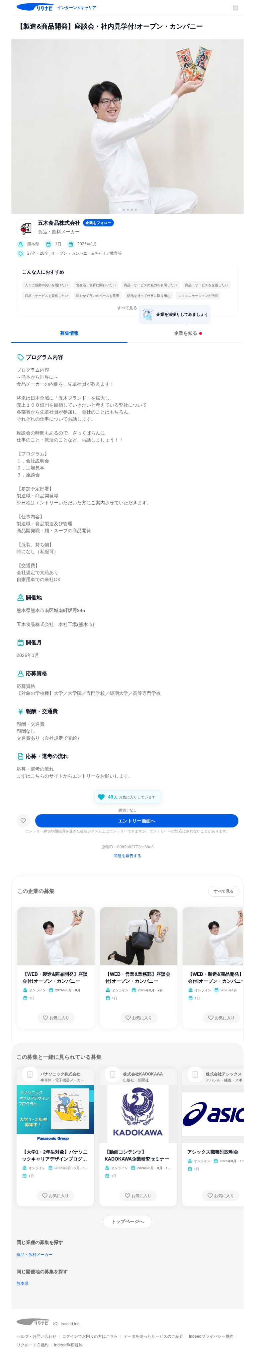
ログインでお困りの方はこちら (90, 1336)
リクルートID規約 (32, 1345)
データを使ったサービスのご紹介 (153, 1336)
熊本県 (23, 1283)
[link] (30, 1074)
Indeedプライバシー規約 (211, 1336)
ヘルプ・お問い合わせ (36, 1336)
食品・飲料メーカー (34, 1254)
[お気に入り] (23, 820)
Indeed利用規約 (68, 1345)
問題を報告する (127, 855)
